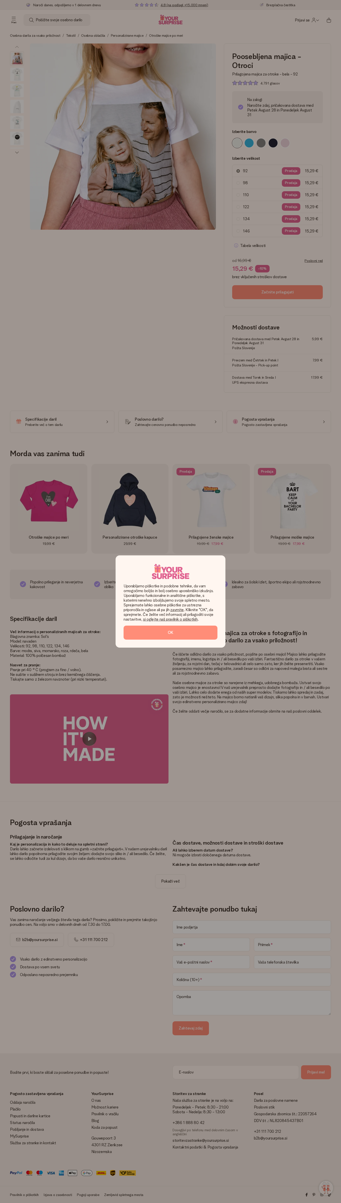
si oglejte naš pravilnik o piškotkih (170, 619)
